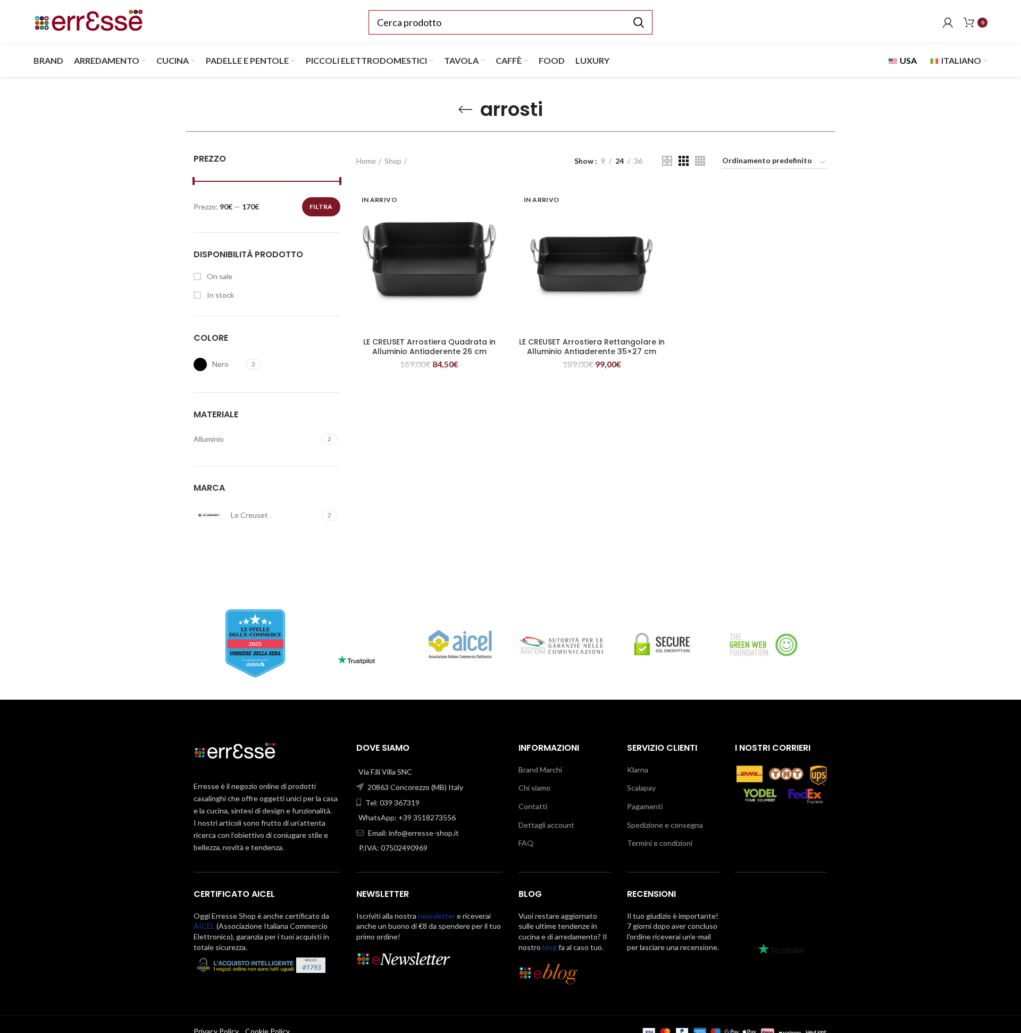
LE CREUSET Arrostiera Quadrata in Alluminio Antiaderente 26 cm (429, 347)
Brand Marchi (540, 769)
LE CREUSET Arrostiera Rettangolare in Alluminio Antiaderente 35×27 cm (592, 347)
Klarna (637, 769)
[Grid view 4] (700, 161)
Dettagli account (546, 824)
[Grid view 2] (667, 161)
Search (638, 22)
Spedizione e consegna (665, 824)
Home (366, 160)
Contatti (532, 806)
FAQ (525, 842)
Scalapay (641, 787)
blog (549, 947)
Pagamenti (645, 806)
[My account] (948, 22)
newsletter (436, 915)
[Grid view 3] (684, 161)
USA (907, 60)
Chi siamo (534, 787)
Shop (392, 160)
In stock (219, 294)
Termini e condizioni (659, 842)
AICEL (204, 925)
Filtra (321, 207)
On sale (218, 276)
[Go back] (465, 109)
